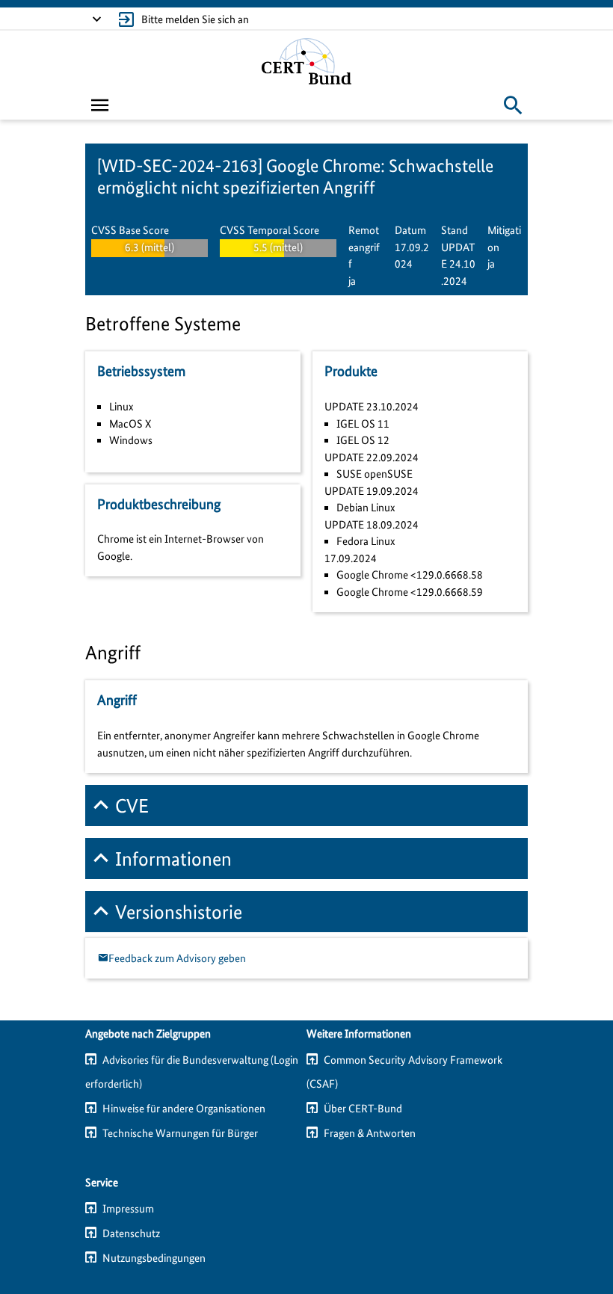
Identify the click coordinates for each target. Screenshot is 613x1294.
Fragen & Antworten (370, 1133)
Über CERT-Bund (363, 1108)
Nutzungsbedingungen (154, 1258)
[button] (513, 105)
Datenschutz (131, 1233)
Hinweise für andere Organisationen (183, 1108)
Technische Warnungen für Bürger (180, 1133)
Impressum (128, 1209)
